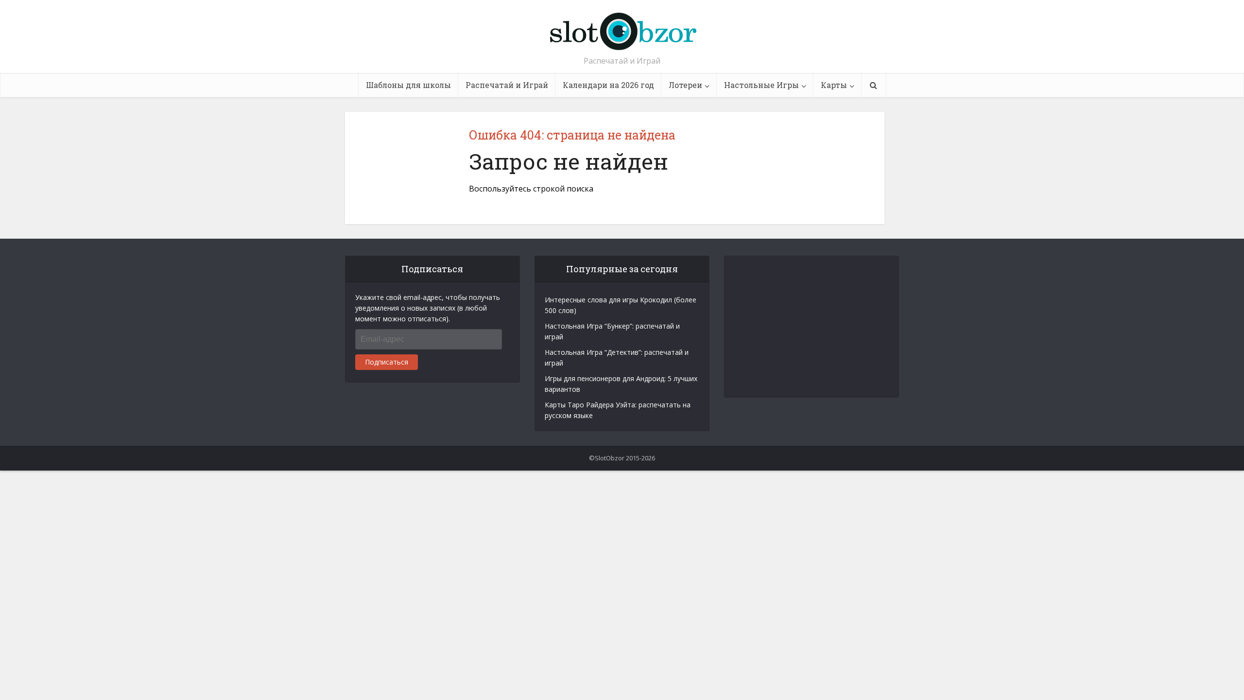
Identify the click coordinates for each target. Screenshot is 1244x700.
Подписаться (386, 362)
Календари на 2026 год (608, 85)
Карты (834, 85)
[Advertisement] (812, 326)
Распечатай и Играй (507, 85)
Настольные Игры (761, 85)
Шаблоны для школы (408, 85)
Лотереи (685, 85)
